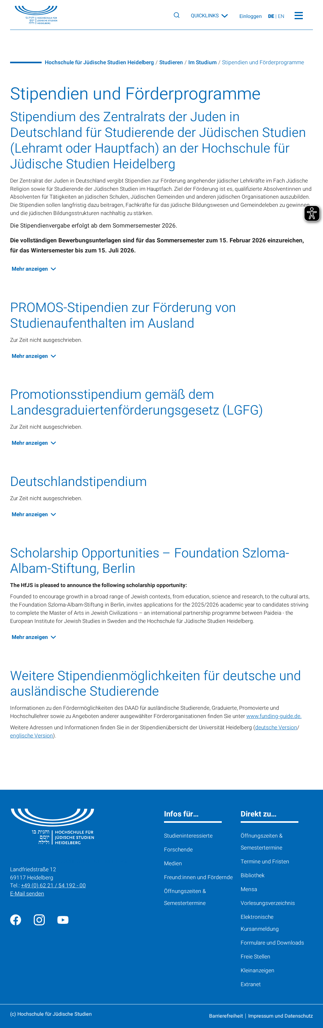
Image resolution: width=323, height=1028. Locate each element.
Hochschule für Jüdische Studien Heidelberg (99, 62)
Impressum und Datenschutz (280, 1016)
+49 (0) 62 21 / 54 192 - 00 (53, 886)
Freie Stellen (255, 957)
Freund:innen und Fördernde (198, 877)
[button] (30, 269)
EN (281, 16)
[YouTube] (62, 919)
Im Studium (202, 62)
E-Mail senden (27, 894)
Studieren (171, 62)
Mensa (249, 889)
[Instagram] (39, 919)
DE (271, 16)
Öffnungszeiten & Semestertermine (185, 897)
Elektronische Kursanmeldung (260, 923)
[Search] (176, 15)
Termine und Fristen (265, 862)
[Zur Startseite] (31, 15)
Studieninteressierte (188, 836)
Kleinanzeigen (257, 970)
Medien (173, 863)
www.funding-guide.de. (274, 716)
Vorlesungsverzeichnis (268, 903)
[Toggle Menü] (299, 14)
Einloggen (250, 16)
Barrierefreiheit (226, 1016)
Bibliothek (253, 875)
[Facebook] (15, 919)
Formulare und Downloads (272, 943)
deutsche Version (276, 727)
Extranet (251, 984)
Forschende (178, 850)
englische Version (31, 736)
